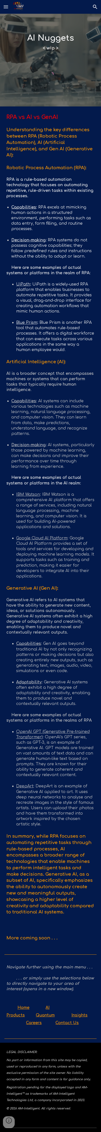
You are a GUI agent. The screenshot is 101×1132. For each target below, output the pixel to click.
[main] (50, 42)
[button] (6, 6)
